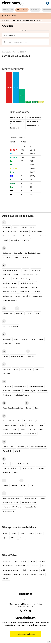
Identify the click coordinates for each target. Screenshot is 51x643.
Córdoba (22, 533)
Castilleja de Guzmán (10, 283)
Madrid (25, 574)
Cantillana (6, 274)
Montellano (7, 395)
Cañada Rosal (24, 292)
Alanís (16, 227)
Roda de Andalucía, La (38, 447)
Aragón (15, 561)
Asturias (23, 561)
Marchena (6, 391)
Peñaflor (6, 429)
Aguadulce (6, 227)
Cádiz (14, 533)
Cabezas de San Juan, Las (11, 270)
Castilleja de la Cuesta (28, 283)
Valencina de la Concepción (12, 498)
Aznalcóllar (26, 240)
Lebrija (16, 369)
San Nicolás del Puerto (11, 468)
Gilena (33, 339)
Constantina (36, 292)
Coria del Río (7, 296)
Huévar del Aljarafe (17, 356)
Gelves (16, 339)
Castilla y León (8, 566)
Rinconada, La (23, 447)
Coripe (17, 296)
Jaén (5, 538)
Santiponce (41, 468)
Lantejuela (6, 369)
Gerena (24, 339)
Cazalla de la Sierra (9, 292)
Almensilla (43, 236)
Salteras (6, 464)
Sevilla (16, 472)
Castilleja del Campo (10, 287)
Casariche (6, 279)
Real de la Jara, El (9, 447)
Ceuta (44, 566)
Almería (5, 533)
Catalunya (35, 566)
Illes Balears (7, 574)
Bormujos (6, 257)
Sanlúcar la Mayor (28, 468)
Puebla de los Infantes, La (12, 434)
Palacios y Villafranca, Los (12, 421)
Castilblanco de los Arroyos (22, 279)
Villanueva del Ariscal (29, 503)
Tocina (5, 485)
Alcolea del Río (36, 231)
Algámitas (16, 236)
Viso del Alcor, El (8, 511)
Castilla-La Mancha (22, 566)
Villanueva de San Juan (11, 503)
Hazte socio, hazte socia (25, 634)
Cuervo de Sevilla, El (10, 300)
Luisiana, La (7, 373)
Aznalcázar (15, 240)
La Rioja (17, 574)
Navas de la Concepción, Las (13, 408)
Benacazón (18, 253)
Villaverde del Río (30, 507)
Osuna (37, 408)
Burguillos (24, 257)
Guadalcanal (7, 343)
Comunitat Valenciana (10, 570)
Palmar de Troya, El (30, 421)
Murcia (41, 574)
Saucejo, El (6, 472)
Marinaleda (17, 391)
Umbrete (23, 485)
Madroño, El (7, 386)
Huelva (39, 533)
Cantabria (42, 561)
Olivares (28, 408)
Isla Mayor (31, 356)
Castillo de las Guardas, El (28, 287)
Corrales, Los (37, 296)
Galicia (43, 570)
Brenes (15, 257)
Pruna (23, 429)
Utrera (32, 485)
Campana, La (36, 270)
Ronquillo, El (7, 451)
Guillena (17, 343)
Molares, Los (42, 391)
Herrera (5, 356)
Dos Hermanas (8, 313)
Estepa (29, 313)
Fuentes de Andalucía (10, 326)
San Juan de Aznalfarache (20, 464)
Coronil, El (26, 296)
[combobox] (27, 42)
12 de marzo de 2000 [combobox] (11, 35)
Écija (37, 313)
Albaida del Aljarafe (28, 227)
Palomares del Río (9, 425)
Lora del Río (39, 369)
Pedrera (30, 425)
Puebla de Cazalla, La (36, 429)
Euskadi (23, 570)
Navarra (6, 579)
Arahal (6, 240)
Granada (31, 533)
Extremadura (33, 570)
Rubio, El (18, 451)
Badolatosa (7, 253)
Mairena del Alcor (20, 386)
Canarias (32, 561)
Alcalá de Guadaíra (9, 231)
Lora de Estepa (26, 369)
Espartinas (19, 313)
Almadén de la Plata (30, 236)
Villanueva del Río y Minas (12, 507)
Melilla (33, 574)
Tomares (14, 485)
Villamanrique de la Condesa (35, 498)
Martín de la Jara (29, 391)
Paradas (21, 425)
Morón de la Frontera (21, 395)
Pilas (14, 429)
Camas (26, 270)
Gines (41, 339)
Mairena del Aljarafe (36, 386)
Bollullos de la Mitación (33, 253)
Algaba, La (6, 236)
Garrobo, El (7, 339)
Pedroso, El (40, 425)
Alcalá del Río (23, 231)
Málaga (13, 538)
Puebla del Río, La (30, 434)
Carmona (16, 274)
